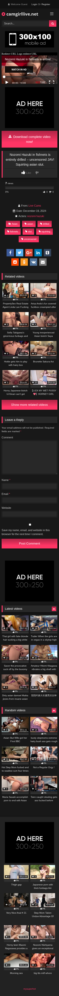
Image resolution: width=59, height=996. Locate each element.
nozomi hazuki (35, 216)
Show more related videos (29, 404)
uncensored (30, 239)
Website (6, 508)
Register (45, 4)
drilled (46, 223)
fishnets (14, 231)
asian (30, 223)
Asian (15, 223)
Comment (7, 437)
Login (34, 4)
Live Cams (35, 205)
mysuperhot (29, 988)
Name (6, 480)
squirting (45, 231)
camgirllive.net (21, 14)
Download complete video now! (31, 139)
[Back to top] (48, 986)
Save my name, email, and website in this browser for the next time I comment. (26, 532)
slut (30, 231)
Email (6, 494)
